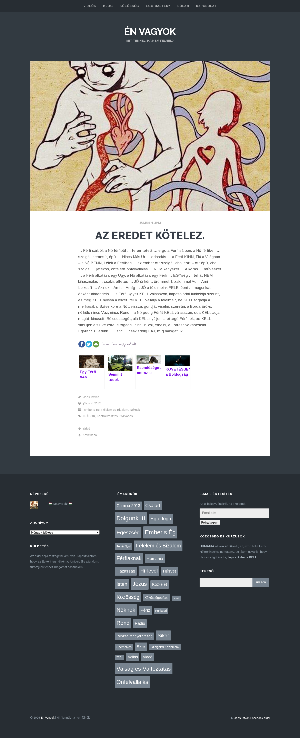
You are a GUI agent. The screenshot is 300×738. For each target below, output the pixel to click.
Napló (176, 598)
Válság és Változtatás (144, 669)
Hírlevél (149, 571)
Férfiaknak (129, 558)
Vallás (133, 657)
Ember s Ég (92, 409)
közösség (129, 6)
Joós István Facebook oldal (252, 718)
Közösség (128, 597)
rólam (183, 6)
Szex (141, 646)
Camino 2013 (128, 505)
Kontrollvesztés (107, 416)
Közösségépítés (156, 597)
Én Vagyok (150, 31)
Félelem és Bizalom (114, 409)
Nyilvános (126, 416)
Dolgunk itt (131, 518)
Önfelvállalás (132, 682)
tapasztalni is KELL (242, 557)
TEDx (120, 657)
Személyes (124, 647)
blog (108, 6)
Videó (147, 657)
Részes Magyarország (134, 636)
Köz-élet (159, 584)
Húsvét (169, 571)
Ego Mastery (158, 6)
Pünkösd (161, 610)
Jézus (139, 584)
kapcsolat (206, 6)
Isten (122, 584)
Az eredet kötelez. (150, 235)
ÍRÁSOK (89, 416)
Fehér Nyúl (124, 546)
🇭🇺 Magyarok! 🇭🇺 (60, 503)
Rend (123, 623)
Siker (163, 635)
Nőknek (135, 409)
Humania (155, 558)
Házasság (126, 571)
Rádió (140, 623)
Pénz (145, 610)
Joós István (91, 397)
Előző (86, 428)
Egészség (128, 532)
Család (152, 505)
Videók (89, 6)
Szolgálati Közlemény (165, 647)
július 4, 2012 (150, 222)
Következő (89, 435)
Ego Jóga (160, 518)
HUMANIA (207, 546)
